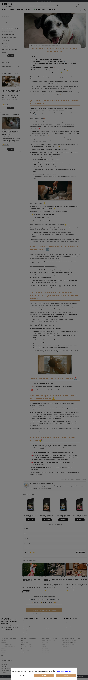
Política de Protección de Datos (64, 671)
